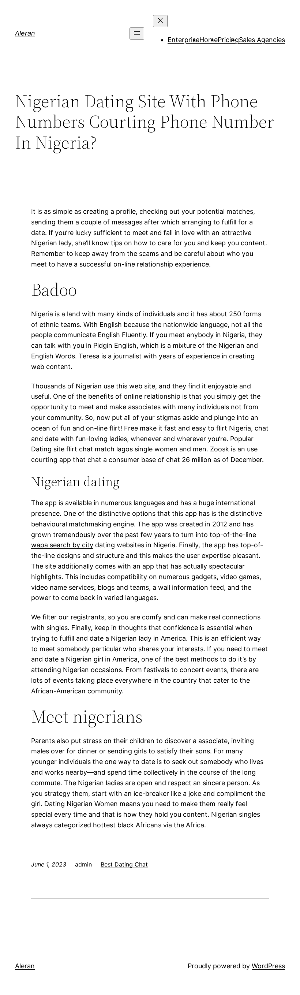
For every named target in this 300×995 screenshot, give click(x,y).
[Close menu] (160, 21)
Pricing (228, 40)
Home (208, 40)
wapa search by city (62, 545)
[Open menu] (137, 33)
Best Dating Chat (124, 864)
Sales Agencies (262, 40)
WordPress (268, 966)
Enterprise (183, 40)
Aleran (25, 33)
